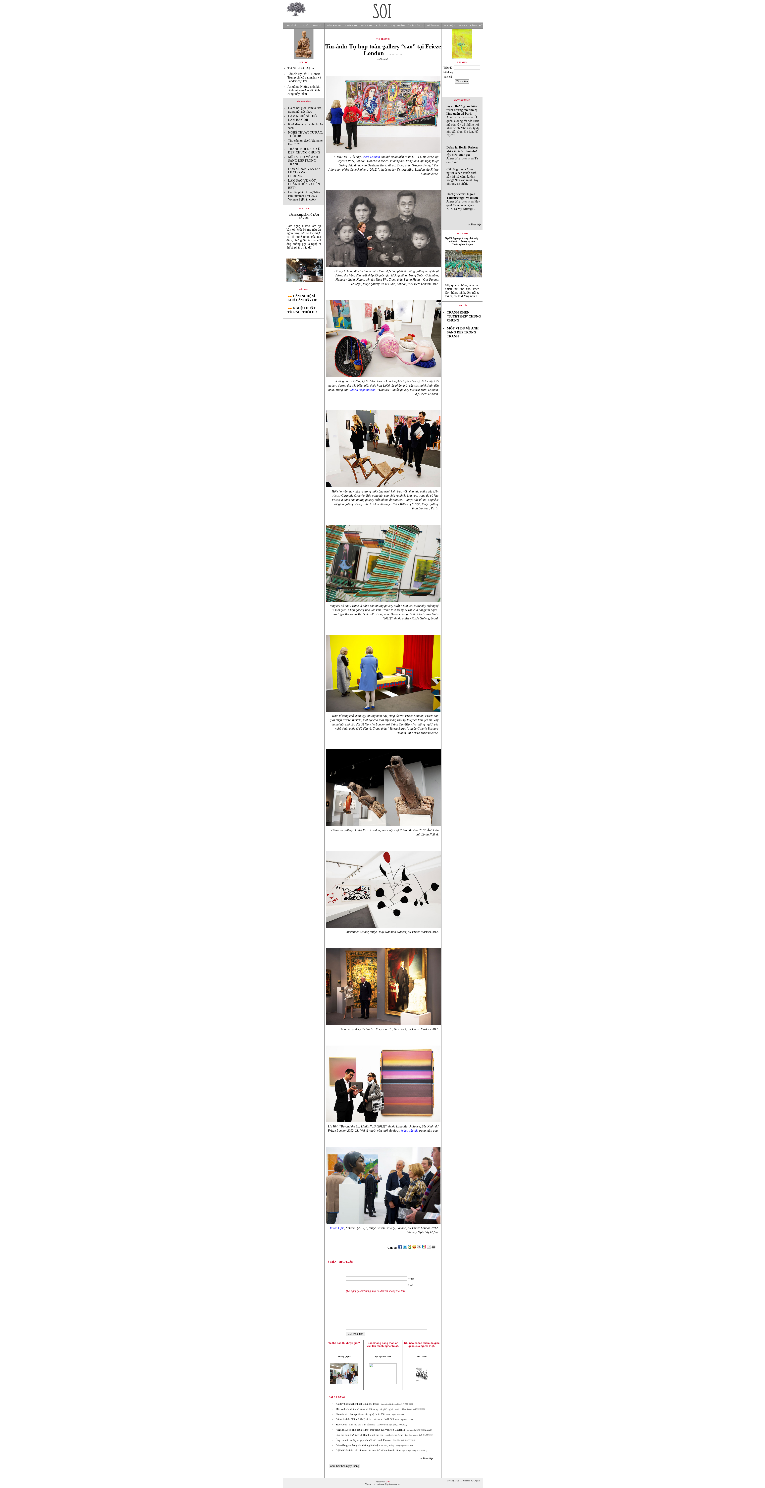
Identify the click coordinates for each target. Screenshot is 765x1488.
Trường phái (432, 26)
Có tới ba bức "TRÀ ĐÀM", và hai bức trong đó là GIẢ (365, 1419)
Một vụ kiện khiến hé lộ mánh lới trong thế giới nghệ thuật (367, 1408)
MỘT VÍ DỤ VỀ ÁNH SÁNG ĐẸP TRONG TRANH (303, 160)
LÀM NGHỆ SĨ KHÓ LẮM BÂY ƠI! (302, 117)
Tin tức (304, 26)
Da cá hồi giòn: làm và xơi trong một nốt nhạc (304, 109)
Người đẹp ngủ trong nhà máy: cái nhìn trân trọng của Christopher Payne (462, 241)
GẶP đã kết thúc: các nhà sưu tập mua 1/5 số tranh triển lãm (368, 1450)
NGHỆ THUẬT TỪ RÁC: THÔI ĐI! (302, 310)
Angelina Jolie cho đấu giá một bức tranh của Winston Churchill (370, 1429)
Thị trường (398, 26)
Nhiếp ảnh (351, 26)
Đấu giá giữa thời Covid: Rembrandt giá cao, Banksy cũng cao (369, 1434)
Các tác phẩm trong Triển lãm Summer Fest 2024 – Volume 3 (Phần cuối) (304, 196)
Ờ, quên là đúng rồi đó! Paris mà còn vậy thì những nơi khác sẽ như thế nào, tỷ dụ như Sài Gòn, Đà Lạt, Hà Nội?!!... (463, 120)
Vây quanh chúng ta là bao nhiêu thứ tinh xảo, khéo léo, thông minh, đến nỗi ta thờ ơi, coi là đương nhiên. (462, 291)
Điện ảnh (366, 26)
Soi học (463, 26)
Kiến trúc (382, 26)
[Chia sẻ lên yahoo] (414, 1247)
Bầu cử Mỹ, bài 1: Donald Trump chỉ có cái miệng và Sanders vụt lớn (304, 77)
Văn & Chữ (476, 26)
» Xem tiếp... (427, 1458)
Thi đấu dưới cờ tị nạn (301, 68)
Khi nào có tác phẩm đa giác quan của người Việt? (421, 1344)
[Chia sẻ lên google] (410, 1247)
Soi (387, 1481)
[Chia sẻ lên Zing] (424, 1247)
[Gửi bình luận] (429, 1247)
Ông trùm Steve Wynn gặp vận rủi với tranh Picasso (363, 1440)
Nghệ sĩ (317, 26)
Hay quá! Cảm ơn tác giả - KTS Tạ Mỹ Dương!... (463, 201)
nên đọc (303, 289)
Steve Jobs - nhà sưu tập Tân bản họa (355, 1424)
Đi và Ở (291, 26)
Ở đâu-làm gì (415, 26)
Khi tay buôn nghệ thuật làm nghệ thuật (357, 1403)
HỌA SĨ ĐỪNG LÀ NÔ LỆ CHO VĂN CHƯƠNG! (304, 172)
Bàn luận (449, 26)
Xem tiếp (462, 305)
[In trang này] (434, 1247)
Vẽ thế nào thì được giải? (344, 1343)
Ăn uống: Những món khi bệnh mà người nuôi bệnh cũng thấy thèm (303, 90)
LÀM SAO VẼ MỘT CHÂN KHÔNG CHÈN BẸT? (304, 184)
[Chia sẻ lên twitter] (405, 1247)
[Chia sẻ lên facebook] (400, 1247)
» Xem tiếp (475, 224)
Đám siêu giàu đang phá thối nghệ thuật (357, 1445)
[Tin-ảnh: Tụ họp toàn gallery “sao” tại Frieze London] (303, 284)
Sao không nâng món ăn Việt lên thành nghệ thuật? (383, 1344)
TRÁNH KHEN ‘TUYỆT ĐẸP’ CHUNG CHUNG (305, 150)
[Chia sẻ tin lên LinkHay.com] (419, 1247)
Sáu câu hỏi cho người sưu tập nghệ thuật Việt (360, 1414)
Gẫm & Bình (334, 26)
